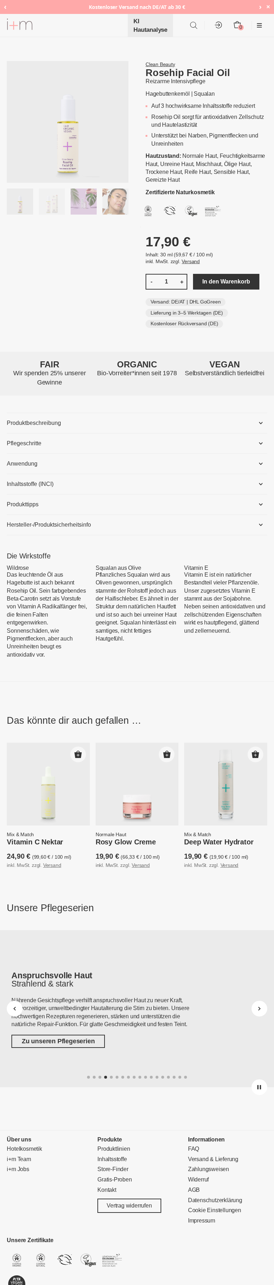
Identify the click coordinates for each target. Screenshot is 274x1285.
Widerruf (198, 1179)
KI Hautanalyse (150, 25)
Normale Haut (111, 834)
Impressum (201, 1221)
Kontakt (106, 1190)
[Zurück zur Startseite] (19, 25)
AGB (194, 1190)
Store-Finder (112, 1169)
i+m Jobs (18, 1169)
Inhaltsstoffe (112, 1159)
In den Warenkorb (226, 281)
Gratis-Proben (114, 1179)
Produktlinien (113, 1149)
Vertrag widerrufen (129, 1206)
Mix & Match (20, 834)
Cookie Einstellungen (214, 1211)
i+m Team (19, 1159)
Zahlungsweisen (208, 1169)
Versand (191, 261)
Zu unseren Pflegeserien (58, 1041)
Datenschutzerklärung (215, 1200)
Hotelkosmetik (24, 1149)
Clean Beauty (160, 64)
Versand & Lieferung (213, 1159)
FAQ (193, 1149)
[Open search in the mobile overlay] (193, 25)
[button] (78, 754)
